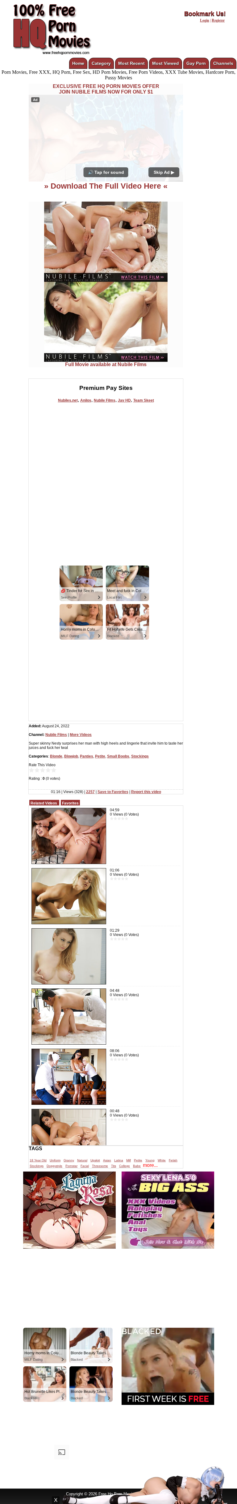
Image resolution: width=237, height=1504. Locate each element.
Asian (107, 1160)
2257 (90, 792)
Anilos (85, 400)
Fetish (173, 1160)
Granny (69, 1160)
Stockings (140, 756)
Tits (113, 1166)
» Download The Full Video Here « (106, 186)
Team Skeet (143, 400)
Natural (82, 1160)
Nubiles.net (68, 400)
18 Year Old (38, 1160)
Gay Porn (196, 63)
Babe (137, 1166)
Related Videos (44, 803)
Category (101, 63)
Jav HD (124, 400)
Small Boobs (118, 756)
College (124, 1166)
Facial (85, 1166)
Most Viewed (165, 63)
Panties (86, 756)
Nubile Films (104, 400)
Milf (128, 1160)
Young (150, 1160)
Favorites (70, 803)
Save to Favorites (113, 792)
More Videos (81, 735)
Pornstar (71, 1166)
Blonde (56, 756)
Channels (223, 63)
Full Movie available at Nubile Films (106, 364)
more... (150, 1165)
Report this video (146, 792)
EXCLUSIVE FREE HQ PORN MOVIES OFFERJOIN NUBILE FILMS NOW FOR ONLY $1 (106, 89)
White (162, 1160)
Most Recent (131, 63)
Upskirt (95, 1160)
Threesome (100, 1166)
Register (218, 20)
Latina (118, 1160)
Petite (100, 756)
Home (78, 63)
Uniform (55, 1160)
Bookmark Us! (205, 13)
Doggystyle (54, 1166)
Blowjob (71, 756)
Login (204, 20)
